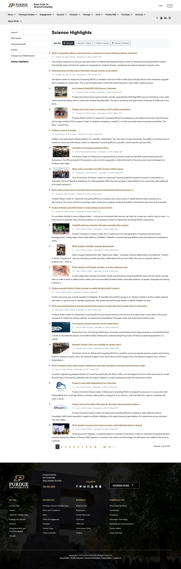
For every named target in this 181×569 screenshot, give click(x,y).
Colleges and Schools (17, 519)
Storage (86, 14)
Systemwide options (121, 485)
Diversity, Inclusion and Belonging (55, 505)
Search (14, 32)
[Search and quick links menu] (169, 5)
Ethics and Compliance (51, 510)
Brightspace (80, 510)
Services (139, 14)
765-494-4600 (49, 486)
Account (60, 14)
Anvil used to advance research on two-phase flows (95, 323)
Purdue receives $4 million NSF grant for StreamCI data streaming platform (106, 404)
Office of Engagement (51, 519)
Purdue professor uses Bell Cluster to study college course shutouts (82, 207)
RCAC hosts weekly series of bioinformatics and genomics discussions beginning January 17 (92, 189)
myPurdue (80, 519)
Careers (12, 510)
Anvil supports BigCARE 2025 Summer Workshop (94, 88)
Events (14, 49)
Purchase (126, 14)
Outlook (79, 533)
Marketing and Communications (122, 523)
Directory (12, 523)
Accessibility (64, 558)
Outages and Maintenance (23, 55)
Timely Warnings (116, 533)
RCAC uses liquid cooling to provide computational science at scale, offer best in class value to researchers (99, 305)
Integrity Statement (92, 558)
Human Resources (83, 514)
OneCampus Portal (83, 528)
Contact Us (117, 558)
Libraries (12, 535)
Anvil (98, 14)
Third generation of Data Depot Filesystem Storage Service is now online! (84, 70)
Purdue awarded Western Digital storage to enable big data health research (85, 288)
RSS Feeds (16, 38)
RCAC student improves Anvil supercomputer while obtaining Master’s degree (107, 425)
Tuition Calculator (49, 533)
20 (104, 446)
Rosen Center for (43, 5)
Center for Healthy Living (18, 514)
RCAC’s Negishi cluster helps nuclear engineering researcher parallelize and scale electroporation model (98, 365)
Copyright (73, 555)
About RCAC (13, 21)
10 (95, 446)
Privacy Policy (106, 558)
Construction (114, 510)
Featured (69, 43)
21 (110, 446)
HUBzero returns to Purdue (64, 130)
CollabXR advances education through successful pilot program (100, 225)
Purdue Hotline (115, 528)
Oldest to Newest (102, 43)
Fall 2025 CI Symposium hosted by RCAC (90, 147)
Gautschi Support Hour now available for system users (96, 344)
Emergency (114, 514)
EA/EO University (77, 558)
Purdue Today (48, 528)
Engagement (45, 14)
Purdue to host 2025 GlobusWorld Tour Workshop (94, 383)
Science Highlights (19, 61)
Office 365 (80, 523)
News (10, 14)
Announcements (18, 44)
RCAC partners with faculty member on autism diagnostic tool (100, 267)
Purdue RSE (111, 14)
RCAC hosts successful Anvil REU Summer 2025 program (97, 168)
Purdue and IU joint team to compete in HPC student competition (101, 109)
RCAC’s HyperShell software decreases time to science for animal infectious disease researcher (94, 52)
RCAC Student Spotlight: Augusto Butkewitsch (93, 246)
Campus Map (14, 505)
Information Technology (119, 519)
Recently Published (121, 43)
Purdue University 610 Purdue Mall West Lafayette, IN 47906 (52, 477)
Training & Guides (26, 14)
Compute (73, 14)
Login (160, 5)
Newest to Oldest (84, 43)
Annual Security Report (118, 505)
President (46, 523)
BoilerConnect (81, 505)
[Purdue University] (19, 6)
